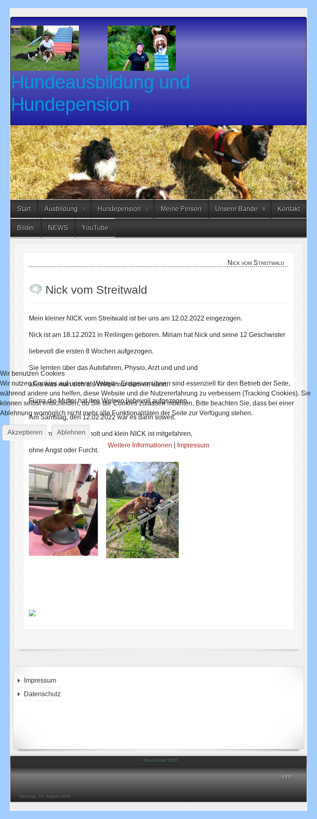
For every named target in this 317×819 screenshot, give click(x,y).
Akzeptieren (25, 432)
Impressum (193, 445)
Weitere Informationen (140, 445)
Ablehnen (71, 432)
